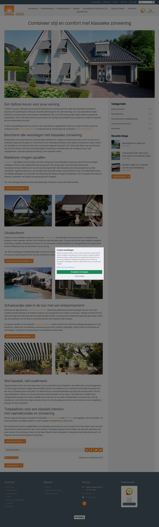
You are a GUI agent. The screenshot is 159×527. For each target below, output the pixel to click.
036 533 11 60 (90, 493)
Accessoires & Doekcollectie (95, 9)
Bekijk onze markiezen (15, 188)
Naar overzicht (12, 465)
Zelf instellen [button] (79, 276)
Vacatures (132, 2)
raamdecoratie (53, 418)
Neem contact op (91, 497)
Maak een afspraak (14, 441)
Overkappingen (47, 9)
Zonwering (32, 9)
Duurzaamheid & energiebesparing (124, 119)
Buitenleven (115, 129)
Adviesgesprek (96, 2)
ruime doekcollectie (27, 129)
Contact (116, 2)
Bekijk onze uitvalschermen (17, 261)
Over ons (124, 2)
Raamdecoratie (63, 9)
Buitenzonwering (12, 458)
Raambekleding (117, 114)
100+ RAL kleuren (83, 129)
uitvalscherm (49, 237)
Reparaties (106, 2)
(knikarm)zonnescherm (37, 310)
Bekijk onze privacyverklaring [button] (65, 267)
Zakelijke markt (118, 9)
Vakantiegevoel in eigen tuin (133, 143)
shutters (68, 418)
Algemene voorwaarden (53, 490)
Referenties (82, 12)
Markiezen (8, 162)
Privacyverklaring (51, 493)
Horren (76, 9)
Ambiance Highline (42, 324)
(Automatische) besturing (121, 124)
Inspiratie (132, 9)
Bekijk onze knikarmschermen (18, 336)
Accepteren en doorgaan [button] (79, 272)
